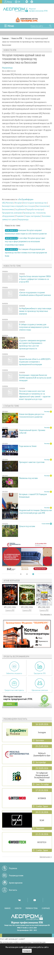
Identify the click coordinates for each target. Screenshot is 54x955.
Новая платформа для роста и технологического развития (31, 415)
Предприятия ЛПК (40, 673)
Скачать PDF (10, 610)
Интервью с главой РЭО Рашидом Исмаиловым (33, 495)
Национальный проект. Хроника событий (32, 431)
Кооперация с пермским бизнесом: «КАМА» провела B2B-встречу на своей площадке (35, 378)
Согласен (27, 950)
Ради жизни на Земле (28, 446)
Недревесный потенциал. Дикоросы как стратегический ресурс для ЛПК (35, 511)
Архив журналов (15, 882)
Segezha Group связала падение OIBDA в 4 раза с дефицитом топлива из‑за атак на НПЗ (35, 279)
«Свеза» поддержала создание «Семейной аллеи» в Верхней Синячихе (35, 293)
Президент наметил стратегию (32, 462)
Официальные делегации (40, 690)
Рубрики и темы (32, 908)
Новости (18, 908)
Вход (9, 1)
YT (34, 900)
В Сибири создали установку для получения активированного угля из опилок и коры (34, 327)
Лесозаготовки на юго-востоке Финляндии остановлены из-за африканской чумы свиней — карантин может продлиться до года (34, 395)
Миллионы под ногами (28, 478)
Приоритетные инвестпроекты (14, 690)
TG (32, 2)
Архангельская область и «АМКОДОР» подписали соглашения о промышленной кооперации (35, 362)
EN (19, 1)
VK (26, 1)
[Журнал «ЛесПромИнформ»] (27, 10)
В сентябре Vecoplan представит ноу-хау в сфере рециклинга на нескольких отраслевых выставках (25, 241)
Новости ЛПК (16, 38)
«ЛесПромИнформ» (25, 199)
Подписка (13, 868)
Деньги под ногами (27, 526)
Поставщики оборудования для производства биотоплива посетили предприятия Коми (26, 252)
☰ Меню (9, 26)
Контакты (13, 890)
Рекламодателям (16, 875)
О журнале (46, 908)
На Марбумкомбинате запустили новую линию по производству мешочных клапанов (35, 311)
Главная (5, 38)
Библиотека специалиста (14, 673)
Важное (8, 908)
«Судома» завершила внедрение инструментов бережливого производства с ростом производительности (32, 344)
